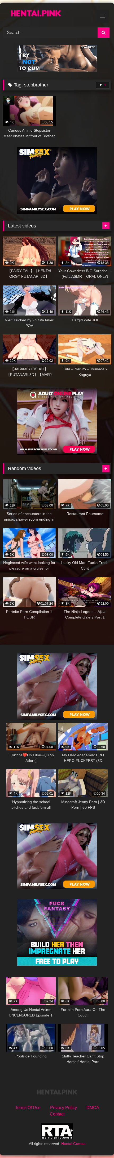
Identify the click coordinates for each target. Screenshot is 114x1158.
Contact (57, 1114)
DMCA (92, 1107)
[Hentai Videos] (47, 14)
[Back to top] (97, 1142)
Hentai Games (73, 1144)
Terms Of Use (28, 1107)
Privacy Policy (63, 1107)
